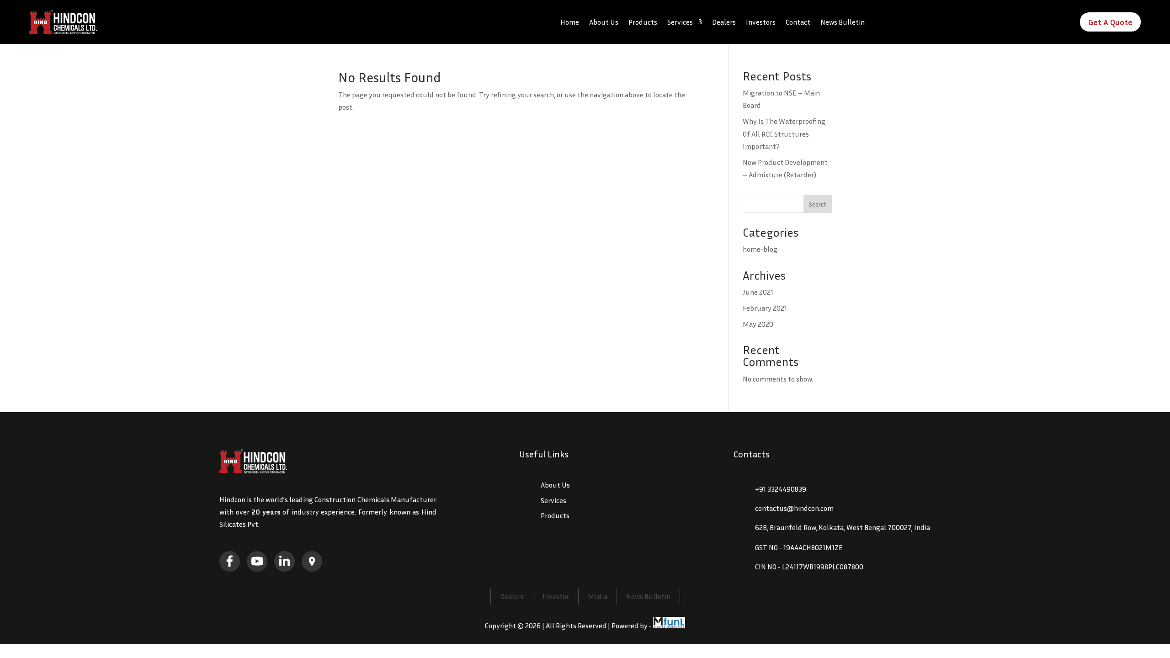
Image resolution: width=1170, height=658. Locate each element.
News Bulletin (842, 22)
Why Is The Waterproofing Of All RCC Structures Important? (784, 133)
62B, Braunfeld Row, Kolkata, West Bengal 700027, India (842, 527)
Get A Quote (1110, 22)
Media (597, 596)
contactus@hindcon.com (794, 508)
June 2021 (758, 292)
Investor (555, 596)
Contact (798, 22)
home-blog (760, 249)
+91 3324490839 (780, 489)
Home (569, 22)
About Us (603, 22)
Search (817, 204)
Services (680, 22)
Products (642, 22)
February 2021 (765, 308)
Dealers (724, 22)
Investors (761, 22)
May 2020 (758, 324)
